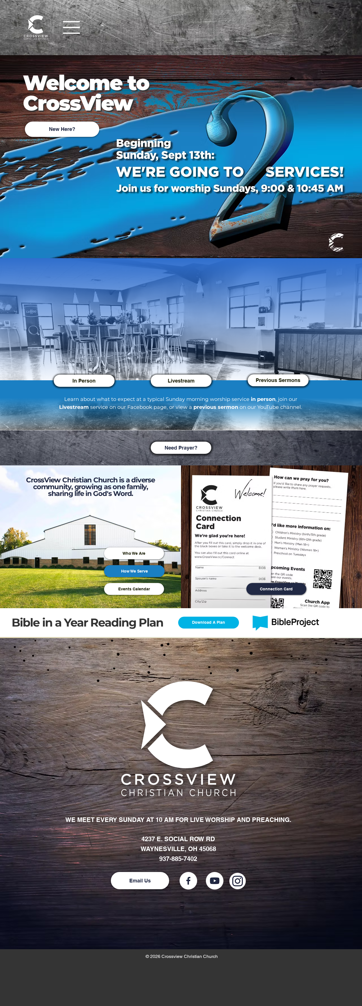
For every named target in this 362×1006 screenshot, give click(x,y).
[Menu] (72, 27)
